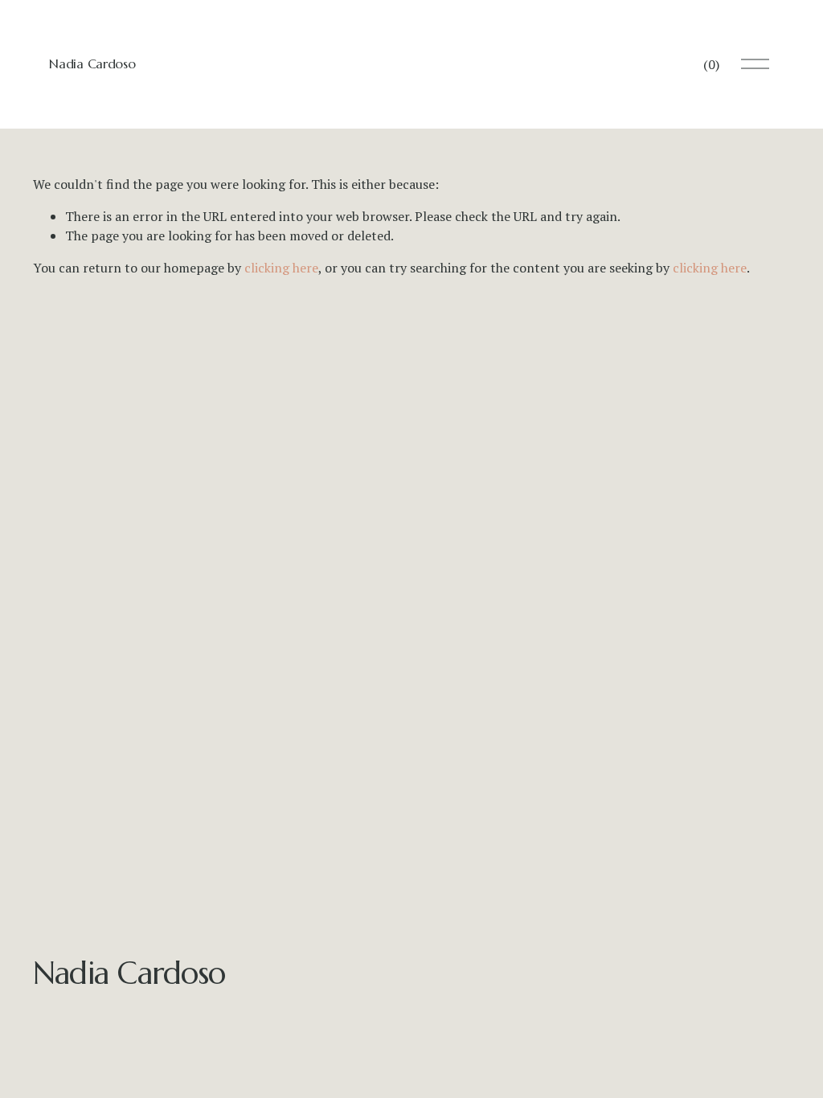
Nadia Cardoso (92, 63)
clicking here (281, 268)
